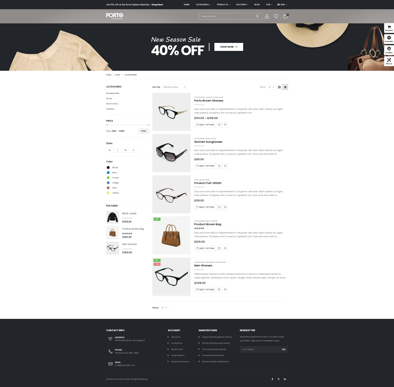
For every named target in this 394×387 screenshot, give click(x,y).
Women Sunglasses (208, 142)
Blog (257, 4)
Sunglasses (218, 97)
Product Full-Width (207, 183)
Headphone (210, 262)
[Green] (108, 177)
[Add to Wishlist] (219, 124)
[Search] (257, 16)
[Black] (108, 167)
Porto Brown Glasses (208, 100)
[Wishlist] (276, 16)
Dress (109, 98)
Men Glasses (203, 265)
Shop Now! (157, 4)
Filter (143, 131)
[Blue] (108, 172)
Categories (202, 4)
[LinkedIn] (285, 379)
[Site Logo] (114, 16)
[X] (278, 379)
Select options (206, 124)
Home (186, 4)
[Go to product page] (112, 217)
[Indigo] (108, 182)
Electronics (112, 103)
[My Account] (266, 16)
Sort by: (156, 87)
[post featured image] (171, 112)
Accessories (199, 97)
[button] (279, 87)
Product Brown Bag (207, 224)
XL (110, 150)
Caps (196, 180)
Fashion (209, 97)
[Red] (108, 187)
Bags (208, 221)
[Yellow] (108, 193)
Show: (263, 87)
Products (222, 4)
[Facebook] (272, 379)
